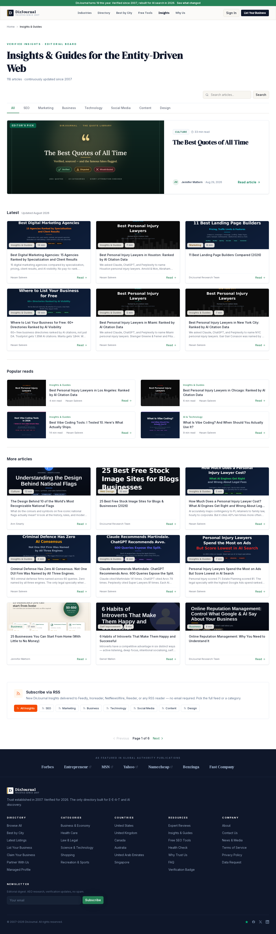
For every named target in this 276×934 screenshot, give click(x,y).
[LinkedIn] (267, 922)
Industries (85, 13)
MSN (106, 766)
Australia (120, 847)
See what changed (189, 3)
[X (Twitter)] (260, 922)
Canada (119, 840)
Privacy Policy (232, 855)
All (13, 108)
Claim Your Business (21, 855)
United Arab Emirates (129, 855)
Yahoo (129, 766)
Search (261, 95)
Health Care (69, 833)
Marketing (45, 108)
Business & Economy (75, 825)
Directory (104, 13)
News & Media (232, 840)
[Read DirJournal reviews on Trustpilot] (246, 922)
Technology (93, 108)
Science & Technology (77, 847)
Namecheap (158, 766)
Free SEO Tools (179, 840)
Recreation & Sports (75, 862)
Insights (163, 13)
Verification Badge (181, 869)
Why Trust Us (177, 855)
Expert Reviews (179, 825)
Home (11, 26)
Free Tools (145, 13)
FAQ (171, 862)
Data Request (231, 862)
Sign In (231, 13)
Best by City (124, 13)
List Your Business (255, 12)
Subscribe (93, 900)
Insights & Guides (180, 833)
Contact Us (230, 833)
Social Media (121, 108)
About (226, 825)
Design (165, 108)
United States (123, 825)
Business (69, 108)
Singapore (121, 862)
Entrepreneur (76, 766)
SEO (27, 108)
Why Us (180, 13)
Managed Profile (19, 869)
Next (156, 738)
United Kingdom (125, 833)
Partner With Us (18, 862)
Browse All (14, 825)
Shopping (68, 855)
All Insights (27, 708)
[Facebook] (253, 922)
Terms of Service (234, 847)
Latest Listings (17, 840)
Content (145, 108)
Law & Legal (69, 840)
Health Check (178, 847)
